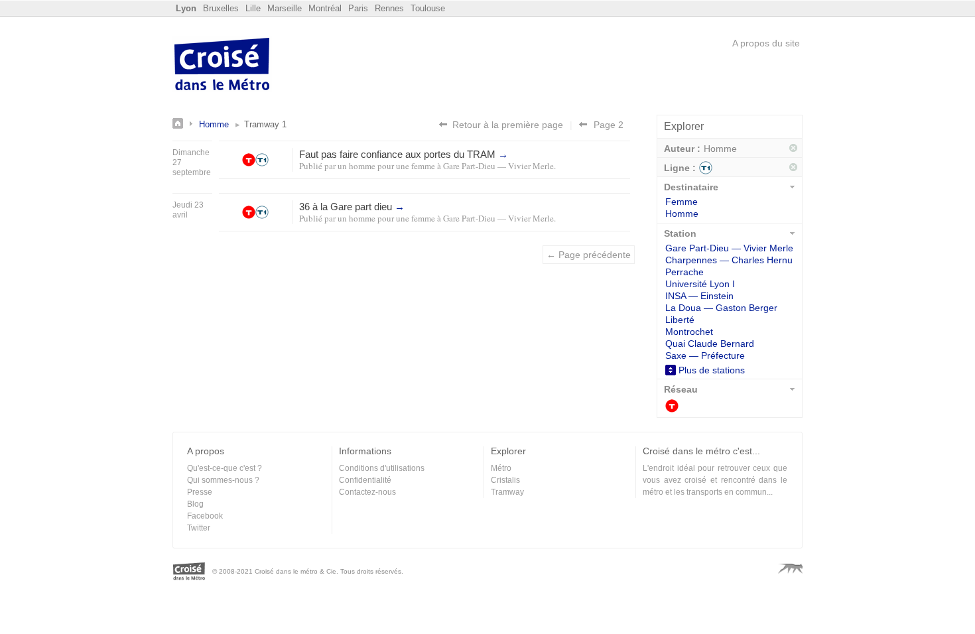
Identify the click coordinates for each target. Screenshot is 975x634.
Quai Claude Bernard (709, 343)
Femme (681, 201)
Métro (501, 468)
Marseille (284, 8)
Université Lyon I (700, 284)
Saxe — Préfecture (705, 355)
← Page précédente (589, 254)
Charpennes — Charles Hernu (729, 260)
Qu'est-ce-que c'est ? (224, 468)
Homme (214, 124)
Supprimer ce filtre (794, 148)
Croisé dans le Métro (222, 65)
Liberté (679, 319)
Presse (199, 492)
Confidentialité (365, 480)
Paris (358, 8)
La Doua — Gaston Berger (721, 307)
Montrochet (689, 331)
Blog (195, 504)
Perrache (684, 272)
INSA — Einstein (699, 295)
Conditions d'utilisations (381, 468)
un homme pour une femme (386, 166)
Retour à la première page (507, 124)
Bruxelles (221, 8)
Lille (253, 8)
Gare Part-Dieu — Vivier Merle (498, 166)
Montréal (325, 8)
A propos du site (766, 43)
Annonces (185, 123)
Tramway (672, 405)
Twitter (198, 528)
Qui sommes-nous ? (223, 480)
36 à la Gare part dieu (352, 206)
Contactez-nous (367, 492)
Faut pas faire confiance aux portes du (403, 154)
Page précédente (583, 124)
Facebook (205, 516)
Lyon (186, 8)
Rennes (389, 8)
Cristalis (505, 480)
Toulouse (428, 8)
